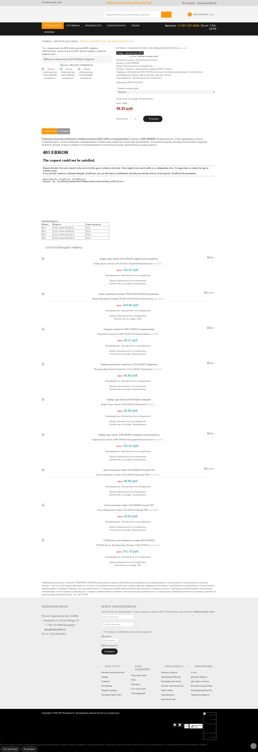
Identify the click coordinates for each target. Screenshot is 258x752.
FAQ (133, 680)
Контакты (135, 684)
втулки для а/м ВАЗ (78, 48)
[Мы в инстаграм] (176, 726)
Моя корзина (188, 3)
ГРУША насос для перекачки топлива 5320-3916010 (122, 545)
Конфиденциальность (201, 690)
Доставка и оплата (200, 681)
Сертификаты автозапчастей (168, 697)
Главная (46, 41)
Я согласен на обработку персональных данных (128, 632)
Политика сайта (139, 675)
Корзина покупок (169, 672)
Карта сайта (167, 690)
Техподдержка (138, 693)
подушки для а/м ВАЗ (57, 48)
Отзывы (63, 131)
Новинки (105, 681)
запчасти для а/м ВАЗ (68, 51)
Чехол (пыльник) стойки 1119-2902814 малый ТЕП (122, 510)
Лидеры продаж (109, 690)
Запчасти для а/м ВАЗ (65, 41)
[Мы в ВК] (181, 726)
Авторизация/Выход (206, 3)
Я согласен (29, 749)
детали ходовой (87, 51)
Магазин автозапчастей (112, 672)
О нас (194, 672)
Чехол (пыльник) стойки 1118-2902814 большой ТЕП (122, 475)
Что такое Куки (138, 689)
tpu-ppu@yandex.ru (55, 629)
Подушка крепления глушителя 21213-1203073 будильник (123, 369)
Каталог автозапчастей (172, 686)
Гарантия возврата (200, 695)
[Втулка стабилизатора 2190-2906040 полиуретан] (50, 73)
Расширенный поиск (171, 681)
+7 (179, 25)
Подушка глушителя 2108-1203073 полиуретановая (123, 334)
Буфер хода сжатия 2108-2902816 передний (123, 404)
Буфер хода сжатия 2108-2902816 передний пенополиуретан (123, 439)
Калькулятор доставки (201, 686)
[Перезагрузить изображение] (109, 645)
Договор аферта (199, 677)
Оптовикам (106, 686)
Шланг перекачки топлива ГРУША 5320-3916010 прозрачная (122, 299)
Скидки (104, 677)
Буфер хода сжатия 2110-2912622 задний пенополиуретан (123, 263)
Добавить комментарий (148, 56)
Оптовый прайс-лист (52, 2)
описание (49, 131)
